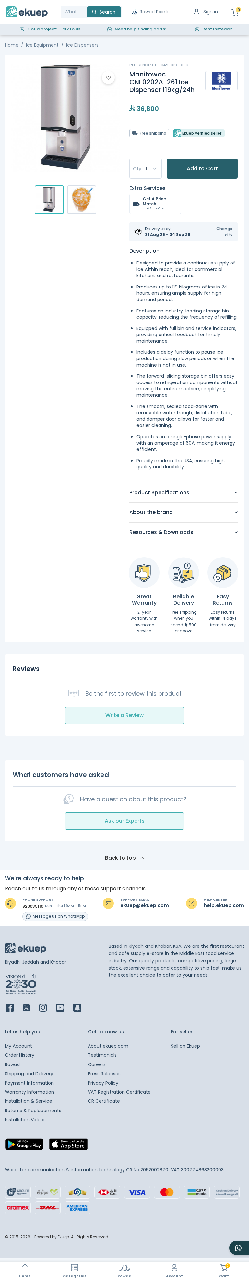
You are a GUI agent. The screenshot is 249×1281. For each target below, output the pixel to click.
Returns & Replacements (33, 1110)
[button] (220, 232)
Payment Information (29, 1083)
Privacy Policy (103, 1083)
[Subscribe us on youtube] (64, 1008)
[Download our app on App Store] (68, 1145)
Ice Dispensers (82, 45)
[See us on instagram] (46, 1008)
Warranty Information (29, 1092)
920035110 (32, 906)
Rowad (12, 1064)
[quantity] (145, 168)
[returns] (223, 572)
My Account (18, 1046)
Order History (19, 1055)
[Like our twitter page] (30, 1008)
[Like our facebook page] (13, 1008)
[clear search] (84, 12)
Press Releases (104, 1073)
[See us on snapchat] (81, 1008)
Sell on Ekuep (185, 1046)
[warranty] (144, 572)
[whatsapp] (239, 1248)
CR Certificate (104, 1101)
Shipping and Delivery (29, 1073)
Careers (97, 1064)
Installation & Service (28, 1101)
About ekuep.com (108, 1046)
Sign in (210, 11)
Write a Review (124, 715)
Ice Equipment (42, 45)
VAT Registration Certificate (119, 1092)
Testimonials (102, 1055)
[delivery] (183, 572)
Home (11, 45)
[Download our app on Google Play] (24, 1145)
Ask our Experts (125, 821)
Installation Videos (25, 1119)
